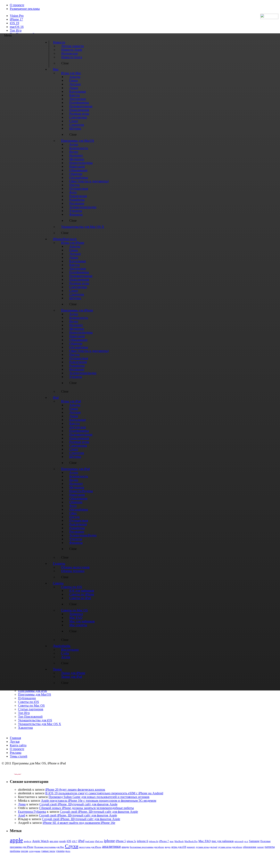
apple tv (27, 841)
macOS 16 (17, 26)
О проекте (17, 5)
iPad (81, 841)
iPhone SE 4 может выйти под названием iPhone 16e (79, 822)
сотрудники (34, 851)
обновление (249, 847)
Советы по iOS (28, 702)
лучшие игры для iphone (230, 847)
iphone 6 (142, 841)
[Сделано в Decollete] (14, 773)
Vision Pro (17, 15)
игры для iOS (178, 846)
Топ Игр (16, 30)
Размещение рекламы (25, 8)
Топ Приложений (30, 716)
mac (172, 841)
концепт (191, 847)
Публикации (27, 698)
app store (54, 841)
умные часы (48, 851)
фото (67, 851)
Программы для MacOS (34, 694)
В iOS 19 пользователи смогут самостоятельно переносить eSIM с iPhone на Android (104, 793)
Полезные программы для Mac (49, 847)
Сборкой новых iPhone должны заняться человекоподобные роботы (86, 808)
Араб (21, 815)
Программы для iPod (32, 691)
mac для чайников (223, 841)
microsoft (239, 841)
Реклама (15, 752)
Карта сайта (18, 745)
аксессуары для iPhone (90, 847)
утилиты (60, 851)
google (62, 841)
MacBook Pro (191, 841)
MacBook (179, 841)
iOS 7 (74, 841)
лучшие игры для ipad (206, 847)
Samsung (254, 841)
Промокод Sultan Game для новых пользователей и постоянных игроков (99, 797)
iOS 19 (14, 23)
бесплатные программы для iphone (147, 847)
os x (246, 841)
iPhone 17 (16, 19)
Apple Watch (40, 841)
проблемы (15, 851)
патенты (270, 846)
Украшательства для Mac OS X (39, 724)
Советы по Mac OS (31, 705)
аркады (125, 847)
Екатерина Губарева (32, 811)
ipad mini (89, 841)
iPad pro (99, 841)
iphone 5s (131, 841)
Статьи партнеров (30, 709)
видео (168, 847)
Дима (22, 804)
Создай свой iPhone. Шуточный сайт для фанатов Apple (78, 804)
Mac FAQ (204, 841)
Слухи (71, 846)
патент (260, 847)
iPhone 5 (121, 841)
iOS (69, 841)
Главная (15, 738)
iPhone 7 (164, 841)
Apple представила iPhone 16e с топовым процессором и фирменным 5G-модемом (98, 800)
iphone (109, 841)
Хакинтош (25, 727)
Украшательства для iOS (35, 720)
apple (16, 840)
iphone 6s (153, 841)
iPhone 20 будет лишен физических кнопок (75, 789)
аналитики (111, 846)
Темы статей (18, 756)
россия (24, 851)
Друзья (14, 741)
